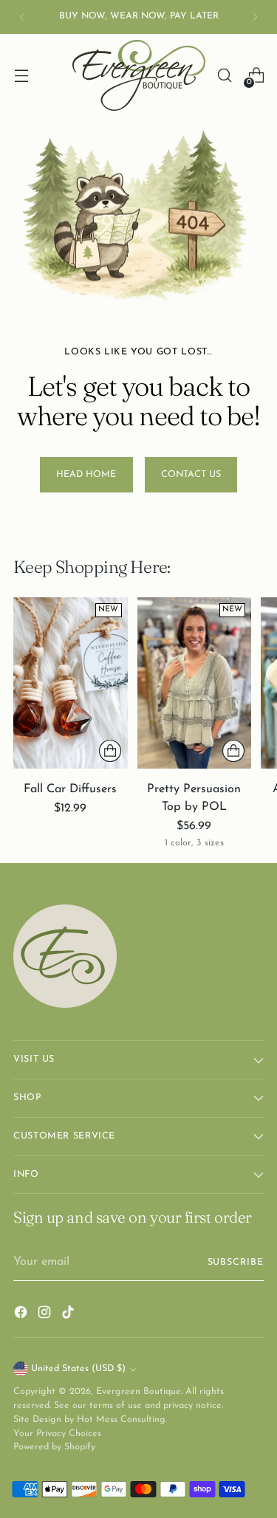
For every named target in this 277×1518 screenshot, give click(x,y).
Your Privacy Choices (57, 1433)
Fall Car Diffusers (70, 789)
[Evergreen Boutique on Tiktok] (69, 1315)
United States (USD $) (78, 1368)
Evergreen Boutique (138, 1391)
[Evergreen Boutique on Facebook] (22, 1315)
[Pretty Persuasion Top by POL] (194, 683)
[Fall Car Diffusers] (70, 683)
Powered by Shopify (54, 1447)
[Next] (255, 17)
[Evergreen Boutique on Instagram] (46, 1315)
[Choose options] (110, 751)
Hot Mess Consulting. (122, 1419)
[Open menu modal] (21, 76)
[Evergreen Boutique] (138, 75)
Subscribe (236, 1262)
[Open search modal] (224, 76)
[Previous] (22, 17)
